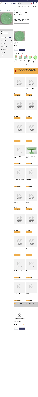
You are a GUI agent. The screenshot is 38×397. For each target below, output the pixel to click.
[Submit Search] (19, 3)
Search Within (4, 35)
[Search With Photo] (31, 3)
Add (22, 49)
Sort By (2, 31)
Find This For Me (17, 95)
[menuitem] (3, 6)
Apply (11, 37)
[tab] (26, 64)
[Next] (29, 64)
